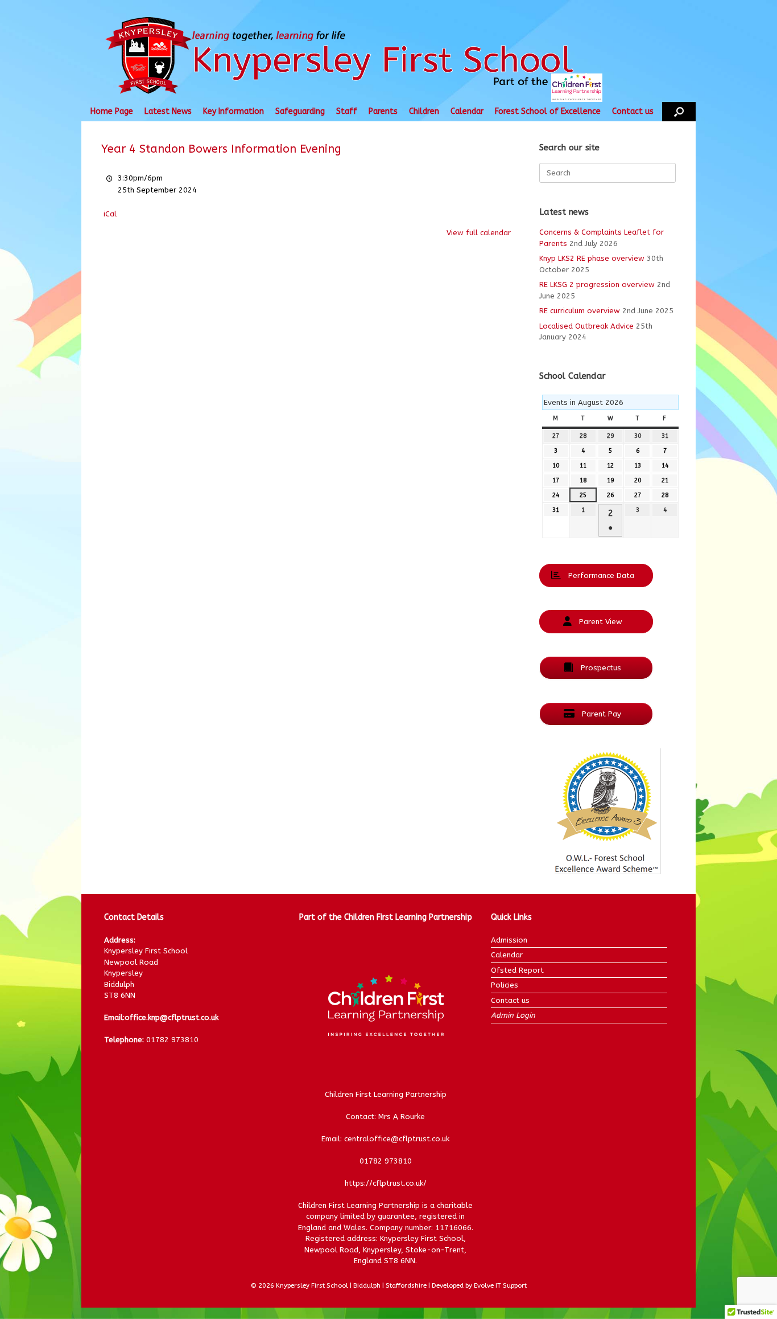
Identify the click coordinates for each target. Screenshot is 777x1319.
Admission (509, 940)
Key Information (233, 111)
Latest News (168, 111)
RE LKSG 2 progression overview (597, 284)
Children (424, 111)
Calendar (467, 111)
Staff (346, 111)
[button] (679, 111)
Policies (504, 985)
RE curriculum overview (579, 310)
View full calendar (479, 232)
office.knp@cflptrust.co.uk (171, 1017)
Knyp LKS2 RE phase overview (591, 258)
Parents (383, 111)
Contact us (633, 111)
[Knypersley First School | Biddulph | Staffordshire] (361, 56)
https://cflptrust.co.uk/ (386, 1183)
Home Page (111, 111)
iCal (110, 214)
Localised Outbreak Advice (586, 326)
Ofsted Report (517, 970)
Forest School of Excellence (548, 111)
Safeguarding (300, 111)
